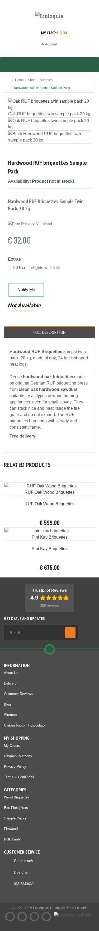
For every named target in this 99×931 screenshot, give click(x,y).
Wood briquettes (16, 797)
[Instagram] (46, 916)
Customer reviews (18, 694)
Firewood (11, 829)
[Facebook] (10, 916)
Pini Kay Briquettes (50, 548)
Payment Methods (18, 756)
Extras (14, 259)
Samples (46, 80)
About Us (11, 673)
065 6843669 (24, 884)
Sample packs (15, 818)
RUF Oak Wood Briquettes (49, 504)
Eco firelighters (16, 808)
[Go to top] (49, 649)
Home (19, 80)
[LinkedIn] (22, 916)
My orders (12, 746)
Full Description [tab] (49, 332)
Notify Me (26, 289)
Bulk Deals (12, 839)
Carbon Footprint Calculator (25, 725)
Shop (32, 80)
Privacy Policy (15, 767)
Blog (7, 704)
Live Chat (21, 872)
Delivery (10, 683)
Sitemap (10, 715)
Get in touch (23, 861)
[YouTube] (34, 916)
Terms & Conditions (19, 777)
